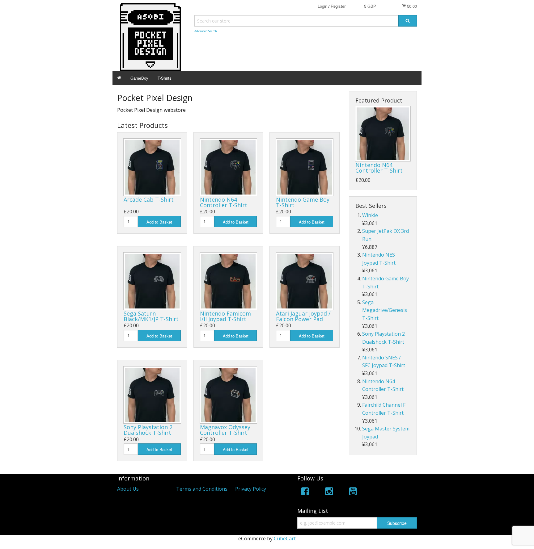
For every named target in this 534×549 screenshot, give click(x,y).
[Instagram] (329, 492)
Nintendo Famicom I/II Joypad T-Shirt (225, 316)
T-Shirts (165, 78)
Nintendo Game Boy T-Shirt (302, 202)
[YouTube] (353, 492)
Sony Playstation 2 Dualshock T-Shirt (148, 429)
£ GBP (370, 6)
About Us (128, 488)
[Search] (407, 21)
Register (338, 6)
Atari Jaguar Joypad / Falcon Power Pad (303, 316)
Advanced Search (205, 31)
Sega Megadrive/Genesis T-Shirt (384, 310)
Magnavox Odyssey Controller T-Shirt (225, 429)
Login (322, 6)
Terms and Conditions (201, 488)
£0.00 (411, 6)
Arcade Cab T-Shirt (149, 199)
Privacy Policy (250, 488)
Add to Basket (159, 222)
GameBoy (139, 78)
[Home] (119, 78)
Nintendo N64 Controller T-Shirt (223, 202)
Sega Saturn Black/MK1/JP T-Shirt (151, 316)
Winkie (370, 215)
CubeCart (285, 538)
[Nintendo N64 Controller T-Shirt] (382, 133)
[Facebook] (305, 492)
